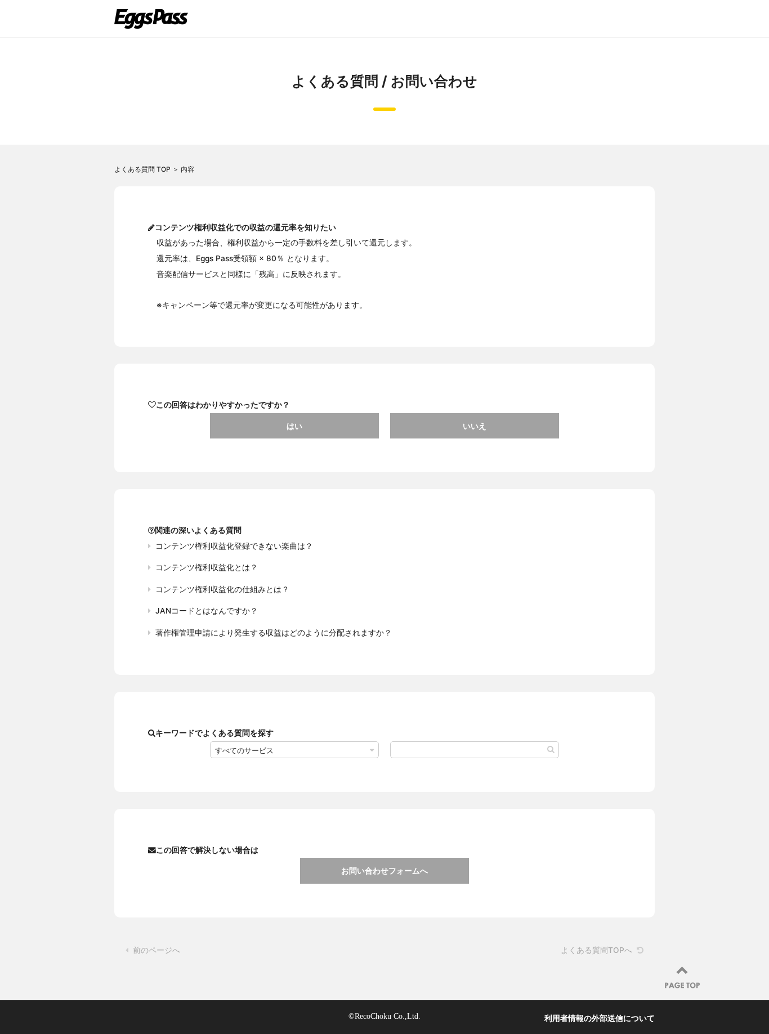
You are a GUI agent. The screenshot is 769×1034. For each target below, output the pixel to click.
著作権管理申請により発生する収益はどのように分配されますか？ (273, 632)
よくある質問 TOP (142, 169)
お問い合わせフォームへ (384, 870)
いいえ (474, 426)
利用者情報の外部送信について (599, 1018)
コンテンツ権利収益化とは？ (206, 567)
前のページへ (156, 950)
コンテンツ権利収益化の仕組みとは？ (222, 589)
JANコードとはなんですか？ (206, 610)
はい (294, 426)
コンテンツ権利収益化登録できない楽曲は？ (234, 545)
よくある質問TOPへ (596, 950)
